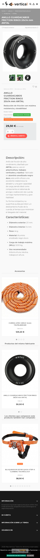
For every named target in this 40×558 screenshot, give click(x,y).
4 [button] (23, 339)
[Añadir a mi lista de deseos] (33, 87)
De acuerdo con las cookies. (16, 555)
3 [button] (21, 339)
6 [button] (22, 486)
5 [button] (20, 486)
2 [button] (19, 339)
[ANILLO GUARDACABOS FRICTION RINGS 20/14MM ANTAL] (12, 77)
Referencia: (7, 89)
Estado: (6, 112)
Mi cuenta (6, 515)
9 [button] (29, 486)
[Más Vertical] (16, 4)
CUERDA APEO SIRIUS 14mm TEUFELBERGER (20, 324)
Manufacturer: (18, 89)
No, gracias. (30, 555)
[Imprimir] (36, 86)
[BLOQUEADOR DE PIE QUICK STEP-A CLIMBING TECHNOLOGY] (20, 445)
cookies (23, 550)
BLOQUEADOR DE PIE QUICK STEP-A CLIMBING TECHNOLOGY (20, 471)
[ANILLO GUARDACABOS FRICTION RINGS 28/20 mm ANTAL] (20, 371)
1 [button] (16, 339)
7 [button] (24, 486)
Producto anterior (8, 27)
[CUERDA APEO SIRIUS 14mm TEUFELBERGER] (20, 298)
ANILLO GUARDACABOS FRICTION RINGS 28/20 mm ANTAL (20, 396)
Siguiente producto (31, 27)
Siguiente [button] (35, 52)
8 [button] (27, 486)
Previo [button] (5, 52)
